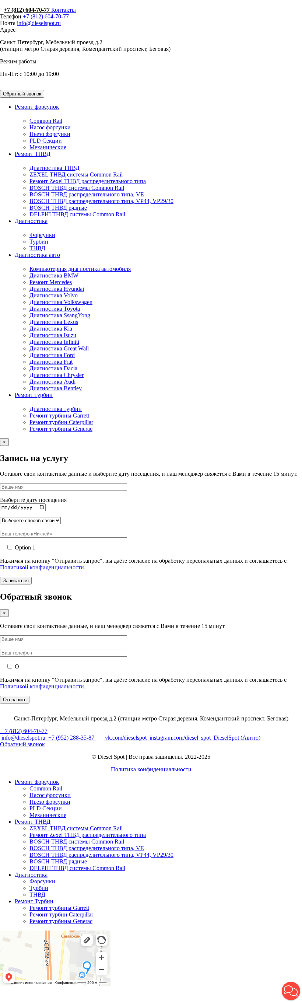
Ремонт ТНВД (32, 154)
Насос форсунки (50, 127)
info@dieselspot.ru (39, 23)
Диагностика (31, 221)
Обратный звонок (22, 94)
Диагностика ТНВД (54, 168)
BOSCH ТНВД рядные (58, 208)
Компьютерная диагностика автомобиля (80, 269)
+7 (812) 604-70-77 (27, 10)
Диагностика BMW (53, 275)
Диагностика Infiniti (54, 342)
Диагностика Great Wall (59, 348)
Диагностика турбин (55, 409)
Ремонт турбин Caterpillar (61, 422)
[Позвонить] (0, 86)
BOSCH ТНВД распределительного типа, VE (86, 194)
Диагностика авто (37, 255)
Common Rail (45, 121)
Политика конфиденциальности (151, 769)
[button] (291, 991)
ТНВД (37, 248)
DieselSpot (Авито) (236, 737)
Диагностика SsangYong (59, 315)
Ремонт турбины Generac (60, 429)
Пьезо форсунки (49, 134)
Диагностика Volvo (53, 295)
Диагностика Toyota (54, 309)
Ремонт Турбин (34, 901)
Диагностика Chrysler (56, 375)
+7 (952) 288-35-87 (71, 737)
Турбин (38, 241)
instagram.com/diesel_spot (180, 737)
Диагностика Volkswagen (60, 302)
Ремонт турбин (34, 395)
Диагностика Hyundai (56, 289)
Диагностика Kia (50, 328)
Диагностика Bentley (55, 388)
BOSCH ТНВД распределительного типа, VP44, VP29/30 (101, 201)
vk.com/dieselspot (125, 737)
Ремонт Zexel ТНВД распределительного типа (87, 181)
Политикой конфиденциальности (42, 567)
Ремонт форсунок (37, 107)
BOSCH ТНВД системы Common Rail (76, 188)
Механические (47, 147)
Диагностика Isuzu (52, 335)
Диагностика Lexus (53, 322)
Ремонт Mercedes (50, 282)
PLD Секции (45, 140)
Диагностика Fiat (51, 362)
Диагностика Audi (52, 381)
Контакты (63, 10)
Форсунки (42, 235)
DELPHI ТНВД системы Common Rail (77, 214)
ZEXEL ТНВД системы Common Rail (76, 174)
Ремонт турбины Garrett (59, 415)
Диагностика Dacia (53, 368)
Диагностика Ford (52, 355)
